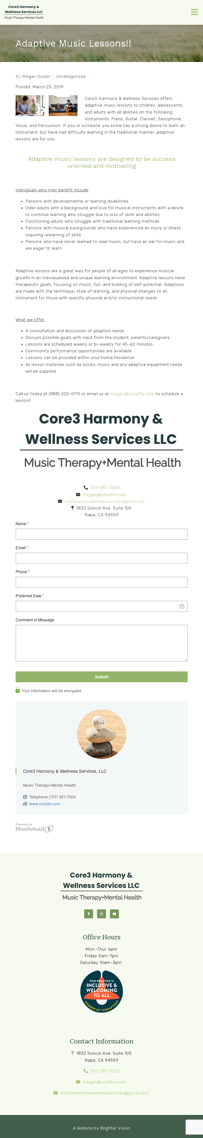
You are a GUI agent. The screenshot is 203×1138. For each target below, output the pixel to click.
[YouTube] (114, 913)
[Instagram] (101, 913)
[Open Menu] (194, 12)
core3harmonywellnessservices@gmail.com (105, 502)
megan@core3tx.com (132, 393)
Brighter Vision (115, 1128)
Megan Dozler (36, 76)
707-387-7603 (105, 487)
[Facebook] (88, 913)
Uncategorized (71, 76)
